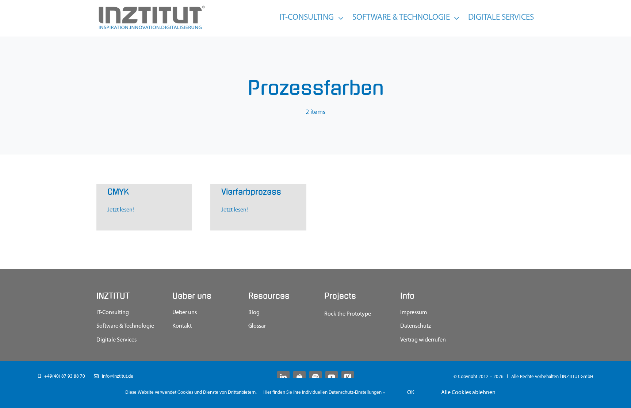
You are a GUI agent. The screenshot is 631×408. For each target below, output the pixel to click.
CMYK (118, 192)
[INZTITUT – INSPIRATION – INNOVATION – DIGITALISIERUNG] (151, 7)
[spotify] (315, 377)
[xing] (347, 377)
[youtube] (331, 377)
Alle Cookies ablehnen (468, 393)
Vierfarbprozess (251, 192)
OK (410, 393)
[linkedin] (283, 377)
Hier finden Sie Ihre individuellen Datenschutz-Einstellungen (323, 392)
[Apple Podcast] (299, 377)
